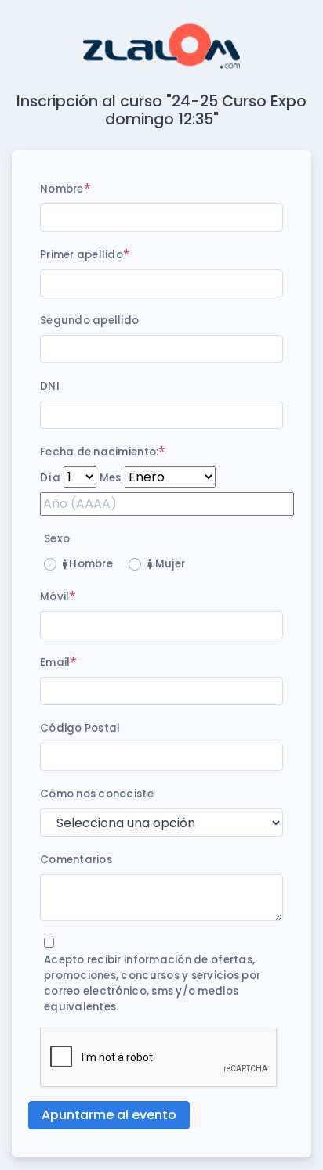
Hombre (90, 563)
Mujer (169, 563)
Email (55, 662)
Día (50, 477)
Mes (111, 477)
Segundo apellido (89, 320)
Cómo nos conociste (97, 794)
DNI (50, 386)
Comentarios (76, 859)
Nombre (62, 189)
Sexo (57, 538)
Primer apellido (81, 254)
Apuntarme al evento (109, 1115)
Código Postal (80, 728)
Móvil (54, 596)
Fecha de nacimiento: (99, 452)
